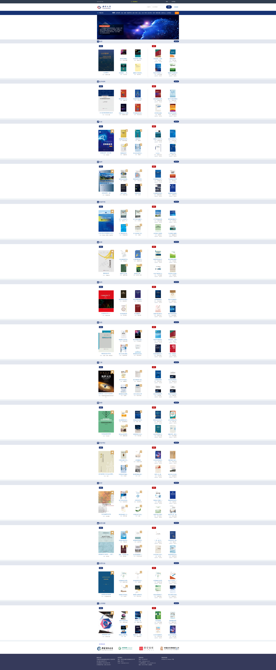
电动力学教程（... (158, 72)
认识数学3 (106, 72)
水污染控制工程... (138, 233)
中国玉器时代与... (123, 460)
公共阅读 (168, 12)
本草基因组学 (123, 313)
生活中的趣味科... (158, 634)
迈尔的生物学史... (138, 153)
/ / (104, 22)
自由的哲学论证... (138, 580)
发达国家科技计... (123, 420)
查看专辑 (176, 41)
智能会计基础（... (158, 500)
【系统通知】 (135, 1)
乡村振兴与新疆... (158, 233)
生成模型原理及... (158, 193)
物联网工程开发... (123, 339)
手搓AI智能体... (173, 353)
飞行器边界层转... (172, 379)
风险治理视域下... (158, 594)
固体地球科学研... (138, 179)
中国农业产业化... (138, 514)
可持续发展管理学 (106, 434)
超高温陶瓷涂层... (158, 98)
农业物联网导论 (123, 259)
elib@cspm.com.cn (125, 663)
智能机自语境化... (123, 594)
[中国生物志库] (105, 648)
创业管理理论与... (158, 434)
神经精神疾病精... (172, 313)
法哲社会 (163, 12)
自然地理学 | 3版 (106, 193)
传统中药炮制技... (172, 299)
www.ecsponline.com (151, 663)
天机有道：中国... (158, 58)
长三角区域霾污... (138, 219)
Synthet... (158, 153)
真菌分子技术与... (158, 139)
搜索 (169, 6)
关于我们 (173, 1)
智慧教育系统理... (138, 540)
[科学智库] (146, 648)
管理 (145, 12)
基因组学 (137, 139)
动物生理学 (173, 153)
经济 (154, 12)
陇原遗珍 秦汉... (173, 460)
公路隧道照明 (158, 379)
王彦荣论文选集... (172, 273)
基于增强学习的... (138, 379)
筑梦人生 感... (158, 474)
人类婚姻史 (138, 460)
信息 (139, 12)
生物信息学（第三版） (106, 153)
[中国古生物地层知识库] (170, 648)
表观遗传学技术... (123, 139)
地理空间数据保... (158, 339)
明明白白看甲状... (123, 634)
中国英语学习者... (172, 540)
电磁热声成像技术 (172, 72)
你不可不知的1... (123, 379)
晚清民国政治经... (138, 474)
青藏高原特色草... (172, 500)
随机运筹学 (173, 58)
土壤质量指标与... (138, 259)
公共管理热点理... (172, 420)
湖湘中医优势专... (158, 313)
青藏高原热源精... (172, 193)
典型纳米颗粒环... (172, 219)
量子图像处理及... (138, 339)
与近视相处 (158, 620)
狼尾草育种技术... (158, 259)
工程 (142, 12)
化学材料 (118, 12)
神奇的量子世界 (106, 634)
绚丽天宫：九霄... (138, 634)
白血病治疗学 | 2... (106, 313)
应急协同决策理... (138, 420)
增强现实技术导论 (106, 353)
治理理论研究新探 (106, 594)
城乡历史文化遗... (172, 474)
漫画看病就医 (172, 620)
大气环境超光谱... (158, 219)
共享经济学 (138, 500)
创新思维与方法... (138, 434)
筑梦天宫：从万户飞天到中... (106, 393)
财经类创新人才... (123, 514)
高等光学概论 (123, 58)
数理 (113, 12)
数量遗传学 (124, 153)
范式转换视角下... (138, 554)
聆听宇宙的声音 (123, 620)
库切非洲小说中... (158, 554)
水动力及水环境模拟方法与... (106, 233)
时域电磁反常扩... (158, 179)
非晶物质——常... (123, 72)
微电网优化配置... (123, 394)
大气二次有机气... (123, 219)
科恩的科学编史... (123, 474)
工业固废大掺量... (172, 233)
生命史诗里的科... (158, 460)
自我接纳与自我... (123, 580)
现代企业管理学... (123, 434)
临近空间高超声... (158, 394)
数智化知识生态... (158, 420)
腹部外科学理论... (123, 299)
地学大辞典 (124, 193)
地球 (125, 12)
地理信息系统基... (123, 179)
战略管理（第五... (172, 434)
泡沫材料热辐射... (172, 113)
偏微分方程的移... (138, 72)
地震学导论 (138, 193)
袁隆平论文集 (123, 273)
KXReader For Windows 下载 (168, 659)
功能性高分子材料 (123, 113)
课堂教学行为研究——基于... (106, 554)
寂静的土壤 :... (138, 273)
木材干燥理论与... (158, 273)
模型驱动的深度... (138, 353)
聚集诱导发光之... (123, 98)
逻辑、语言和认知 (123, 554)
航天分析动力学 (138, 394)
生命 (122, 12)
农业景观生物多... (172, 259)
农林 (133, 12)
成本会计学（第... (172, 514)
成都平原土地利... (158, 514)
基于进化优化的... (123, 500)
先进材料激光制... (138, 98)
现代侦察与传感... (172, 594)
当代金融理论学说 (106, 514)
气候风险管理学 (173, 179)
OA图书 (177, 12)
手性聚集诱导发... (138, 113)
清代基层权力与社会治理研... (106, 474)
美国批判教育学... (123, 540)
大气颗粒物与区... (123, 233)
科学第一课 (138, 620)
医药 (136, 12)
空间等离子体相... (138, 58)
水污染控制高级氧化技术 (106, 112)
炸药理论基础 (158, 113)
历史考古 (149, 12)
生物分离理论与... (172, 139)
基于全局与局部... (123, 353)
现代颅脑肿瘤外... (138, 299)
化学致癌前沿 (158, 299)
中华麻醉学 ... (137, 313)
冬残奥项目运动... (172, 554)
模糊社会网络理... (138, 594)
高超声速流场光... (172, 394)
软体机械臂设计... (158, 353)
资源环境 (129, 12)
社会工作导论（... (172, 580)
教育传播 (158, 12)
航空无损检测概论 (172, 98)
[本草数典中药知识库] (125, 648)
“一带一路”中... (158, 540)
